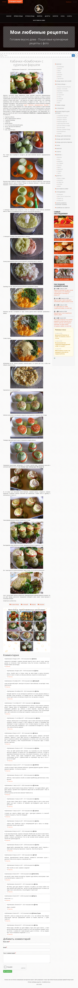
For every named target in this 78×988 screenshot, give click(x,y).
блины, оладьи (61, 178)
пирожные (60, 169)
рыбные (59, 76)
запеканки (60, 180)
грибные (59, 68)
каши (58, 102)
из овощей (25, 604)
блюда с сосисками (62, 88)
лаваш (59, 70)
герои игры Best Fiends (63, 123)
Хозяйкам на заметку (63, 207)
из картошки (60, 94)
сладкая (59, 171)
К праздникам (60, 192)
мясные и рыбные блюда (63, 129)
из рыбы (59, 100)
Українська (68, 2)
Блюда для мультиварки (64, 142)
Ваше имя (6, 941)
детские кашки (61, 127)
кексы (58, 159)
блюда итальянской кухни (64, 86)
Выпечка (39, 16)
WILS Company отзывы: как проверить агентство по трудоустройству (62, 352)
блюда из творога (62, 119)
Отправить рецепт (15, 2)
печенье (59, 165)
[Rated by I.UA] (63, 360)
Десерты (47, 16)
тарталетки (60, 78)
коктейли (59, 184)
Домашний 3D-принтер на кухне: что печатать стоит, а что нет (62, 336)
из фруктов (60, 182)
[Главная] (39, 9)
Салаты (69, 16)
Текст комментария (9, 953)
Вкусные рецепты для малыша (62, 112)
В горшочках (60, 108)
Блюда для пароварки (63, 139)
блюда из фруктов (62, 121)
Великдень (60, 194)
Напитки (55, 16)
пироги (59, 167)
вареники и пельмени (62, 90)
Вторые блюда (30, 16)
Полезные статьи (60, 329)
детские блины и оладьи (63, 125)
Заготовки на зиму (39, 20)
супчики (59, 133)
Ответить (8, 666)
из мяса (59, 96)
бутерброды (60, 66)
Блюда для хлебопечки (63, 136)
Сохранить (8, 971)
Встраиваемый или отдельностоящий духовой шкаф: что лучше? (62, 344)
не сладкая (60, 163)
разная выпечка (61, 131)
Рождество (60, 200)
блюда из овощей (62, 117)
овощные (41, 604)
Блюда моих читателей (63, 81)
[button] (13, 616)
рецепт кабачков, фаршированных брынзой (36, 105)
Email (4, 947)
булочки (59, 157)
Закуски (8, 16)
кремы (59, 186)
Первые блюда (18, 16)
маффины (59, 161)
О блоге (4, 1)
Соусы (62, 16)
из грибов (59, 92)
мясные (59, 72)
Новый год (60, 198)
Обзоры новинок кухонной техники (61, 203)
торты (59, 173)
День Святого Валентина (64, 196)
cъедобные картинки (62, 115)
